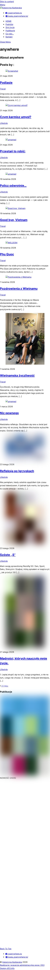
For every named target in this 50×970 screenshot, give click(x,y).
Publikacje (10, 30)
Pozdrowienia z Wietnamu (19, 288)
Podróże (9, 24)
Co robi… (10, 34)
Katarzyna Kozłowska (12, 962)
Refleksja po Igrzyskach (17, 471)
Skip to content (7, 1)
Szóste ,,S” (8, 555)
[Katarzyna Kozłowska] (11, 8)
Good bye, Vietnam (13, 220)
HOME (8, 21)
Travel (3, 89)
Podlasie (6, 82)
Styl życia (10, 27)
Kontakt (9, 37)
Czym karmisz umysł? (15, 117)
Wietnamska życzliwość (17, 375)
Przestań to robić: (12, 151)
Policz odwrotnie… (13, 185)
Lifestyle (4, 123)
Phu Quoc (7, 254)
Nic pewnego (9, 413)
